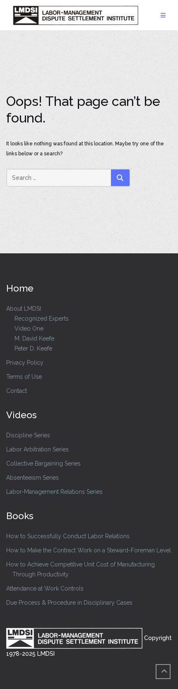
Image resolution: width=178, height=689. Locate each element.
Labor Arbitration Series (37, 449)
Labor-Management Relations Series (54, 491)
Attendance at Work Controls (45, 588)
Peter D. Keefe (33, 348)
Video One (28, 328)
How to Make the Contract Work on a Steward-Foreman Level (88, 550)
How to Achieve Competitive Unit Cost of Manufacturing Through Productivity (80, 569)
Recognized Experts (41, 318)
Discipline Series (28, 435)
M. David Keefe (34, 338)
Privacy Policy (24, 362)
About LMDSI (23, 308)
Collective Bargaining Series (43, 463)
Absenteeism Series (32, 477)
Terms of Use (24, 376)
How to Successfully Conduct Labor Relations (68, 536)
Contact (16, 390)
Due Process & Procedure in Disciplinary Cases (69, 602)
